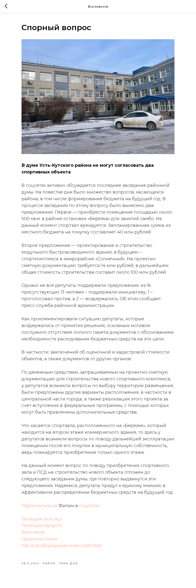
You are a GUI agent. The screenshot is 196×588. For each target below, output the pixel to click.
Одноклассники (39, 539)
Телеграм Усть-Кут (42, 519)
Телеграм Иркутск (42, 525)
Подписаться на (40, 505)
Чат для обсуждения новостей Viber (62, 545)
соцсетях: (89, 505)
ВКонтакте (33, 532)
